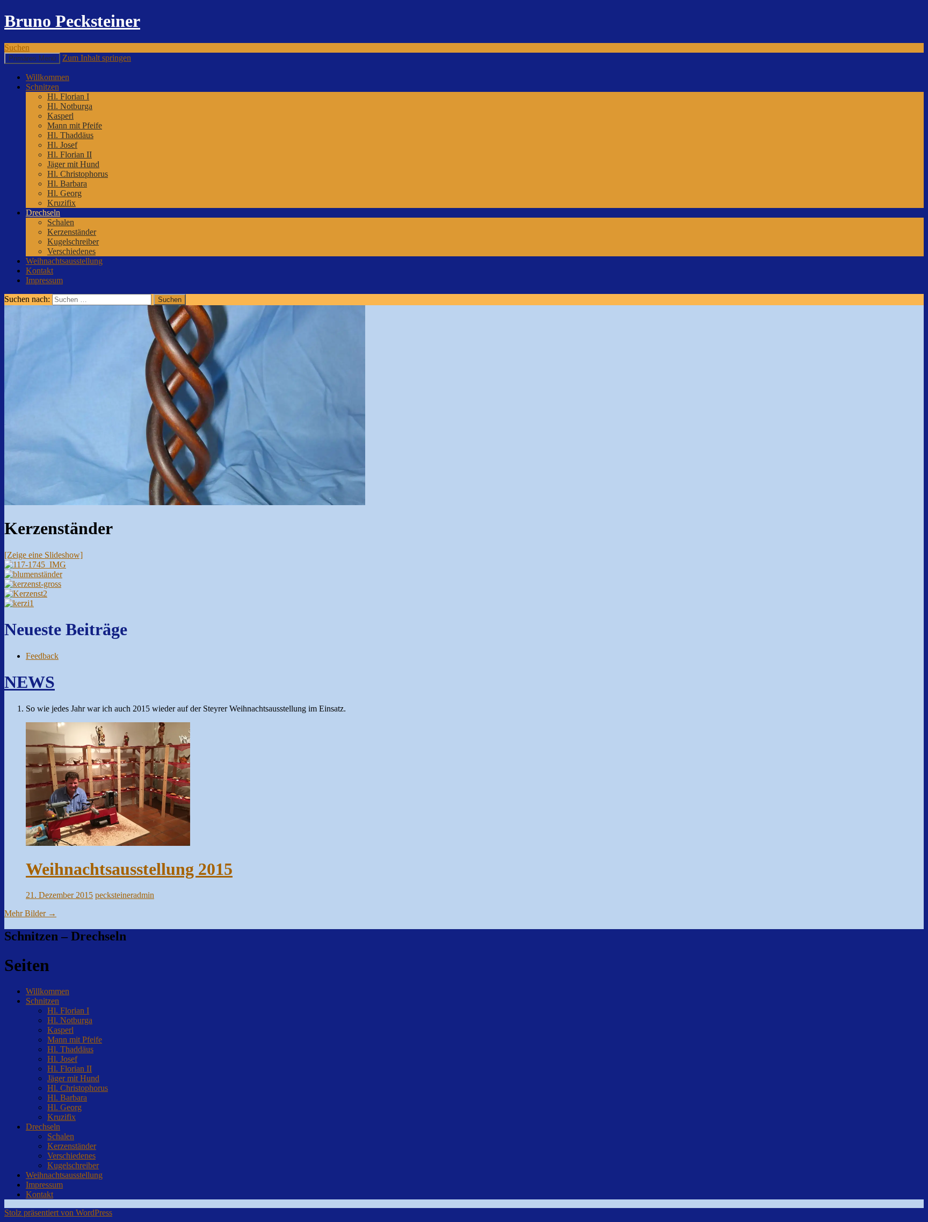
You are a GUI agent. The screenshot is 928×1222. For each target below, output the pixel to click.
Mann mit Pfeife (74, 125)
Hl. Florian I (68, 96)
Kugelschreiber (73, 241)
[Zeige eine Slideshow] (43, 554)
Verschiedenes (71, 251)
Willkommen (47, 77)
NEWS (29, 682)
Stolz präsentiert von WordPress (58, 1212)
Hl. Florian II (69, 154)
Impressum (44, 280)
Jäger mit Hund (73, 164)
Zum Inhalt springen (96, 57)
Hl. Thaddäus (70, 135)
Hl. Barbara (67, 183)
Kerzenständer (71, 231)
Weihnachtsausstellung (64, 260)
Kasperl (60, 115)
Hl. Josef (62, 144)
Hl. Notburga (69, 106)
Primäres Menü (32, 58)
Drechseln (43, 212)
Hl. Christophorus (77, 173)
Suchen (17, 47)
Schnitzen (42, 86)
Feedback (42, 655)
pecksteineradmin (124, 895)
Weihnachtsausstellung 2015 (129, 869)
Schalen (60, 222)
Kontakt (39, 270)
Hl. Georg (64, 193)
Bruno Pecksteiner (72, 21)
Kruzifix (61, 202)
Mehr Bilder (30, 913)
